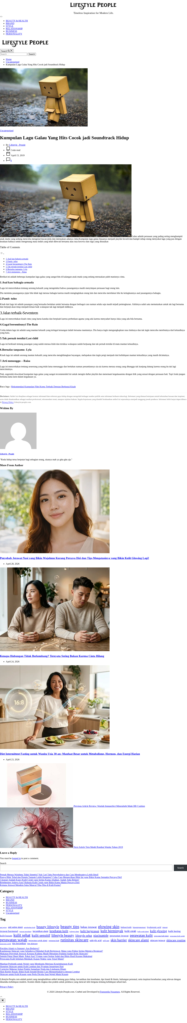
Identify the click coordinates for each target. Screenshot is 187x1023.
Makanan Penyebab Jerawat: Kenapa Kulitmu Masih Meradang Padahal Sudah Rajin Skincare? (44, 953)
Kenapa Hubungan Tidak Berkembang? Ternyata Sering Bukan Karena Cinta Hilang (52, 656)
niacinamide (100, 935)
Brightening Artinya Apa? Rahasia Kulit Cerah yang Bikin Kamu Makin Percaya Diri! (40, 882)
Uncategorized (6, 130)
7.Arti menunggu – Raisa (16, 272)
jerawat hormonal (9, 931)
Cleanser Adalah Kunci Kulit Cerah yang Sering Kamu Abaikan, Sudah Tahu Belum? (39, 880)
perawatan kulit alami (161, 936)
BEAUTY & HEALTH (17, 21)
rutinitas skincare (74, 940)
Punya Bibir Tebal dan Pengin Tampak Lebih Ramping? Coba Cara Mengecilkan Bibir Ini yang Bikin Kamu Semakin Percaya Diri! (61, 877)
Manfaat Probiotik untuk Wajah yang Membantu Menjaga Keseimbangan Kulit (36, 964)
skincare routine (176, 940)
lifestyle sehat (83, 935)
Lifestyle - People (17, 145)
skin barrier (119, 940)
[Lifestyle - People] (18, 448)
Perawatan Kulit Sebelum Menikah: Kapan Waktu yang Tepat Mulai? (32, 959)
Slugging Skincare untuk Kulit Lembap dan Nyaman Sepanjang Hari (32, 966)
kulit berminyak (112, 931)
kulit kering (174, 931)
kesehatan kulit (59, 931)
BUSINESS (11, 31)
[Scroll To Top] (1, 997)
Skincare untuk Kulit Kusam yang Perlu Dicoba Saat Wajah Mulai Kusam (34, 974)
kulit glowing (158, 931)
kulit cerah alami (143, 931)
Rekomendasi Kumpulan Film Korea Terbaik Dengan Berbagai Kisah (43, 386)
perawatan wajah (13, 940)
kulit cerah (130, 931)
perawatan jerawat (119, 935)
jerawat (164, 927)
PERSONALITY (14, 34)
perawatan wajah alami (37, 940)
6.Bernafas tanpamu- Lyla (16, 269)
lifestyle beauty (62, 935)
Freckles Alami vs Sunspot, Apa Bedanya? (19, 948)
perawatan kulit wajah (177, 936)
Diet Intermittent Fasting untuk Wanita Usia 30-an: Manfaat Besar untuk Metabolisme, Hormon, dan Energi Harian (70, 753)
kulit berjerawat (89, 931)
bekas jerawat (88, 927)
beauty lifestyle (48, 927)
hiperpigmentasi (139, 927)
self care (106, 941)
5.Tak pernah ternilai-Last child (19, 266)
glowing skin (108, 926)
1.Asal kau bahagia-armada (17, 259)
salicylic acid (96, 940)
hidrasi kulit (126, 927)
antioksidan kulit (29, 927)
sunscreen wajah (5, 944)
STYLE (9, 26)
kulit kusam (6, 935)
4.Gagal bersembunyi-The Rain (19, 264)
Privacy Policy (8, 402)
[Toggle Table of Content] (2, 254)
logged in (16, 858)
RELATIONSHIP (14, 28)
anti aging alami (15, 927)
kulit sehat (21, 935)
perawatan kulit (141, 935)
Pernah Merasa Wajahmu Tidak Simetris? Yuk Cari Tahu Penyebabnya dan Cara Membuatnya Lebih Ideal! (49, 874)
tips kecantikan (19, 943)
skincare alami (138, 940)
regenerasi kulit (54, 941)
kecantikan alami (40, 931)
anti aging (3, 927)
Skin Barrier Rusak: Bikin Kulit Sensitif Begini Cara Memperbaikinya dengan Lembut (40, 971)
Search (3, 863)
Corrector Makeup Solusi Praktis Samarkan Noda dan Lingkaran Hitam (33, 969)
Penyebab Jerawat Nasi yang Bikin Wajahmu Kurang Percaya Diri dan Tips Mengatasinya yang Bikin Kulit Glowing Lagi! (74, 558)
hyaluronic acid (154, 927)
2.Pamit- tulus (12, 261)
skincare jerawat (157, 940)
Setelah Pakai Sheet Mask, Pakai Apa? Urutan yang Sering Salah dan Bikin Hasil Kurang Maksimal (46, 956)
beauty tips (69, 926)
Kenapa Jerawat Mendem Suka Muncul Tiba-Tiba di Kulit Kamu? (30, 885)
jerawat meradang (25, 931)
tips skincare (32, 943)
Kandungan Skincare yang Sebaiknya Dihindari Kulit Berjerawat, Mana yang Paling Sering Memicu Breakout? (51, 951)
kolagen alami (74, 931)
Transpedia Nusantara (110, 992)
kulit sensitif (41, 935)
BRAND (10, 23)
